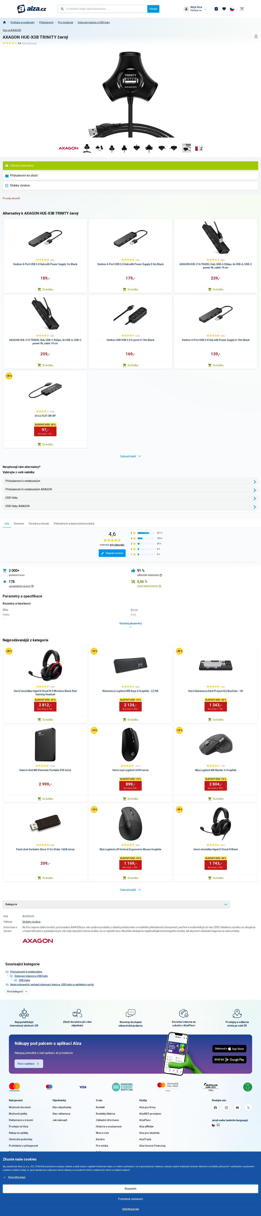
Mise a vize (102, 1132)
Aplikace (101, 1152)
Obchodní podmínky (20, 1139)
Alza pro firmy (147, 1107)
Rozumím (130, 1188)
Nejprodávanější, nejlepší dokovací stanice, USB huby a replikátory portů (52, 984)
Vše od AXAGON (12, 30)
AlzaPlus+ (145, 1120)
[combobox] (102, 9)
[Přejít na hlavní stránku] (31, 8)
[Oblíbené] (224, 9)
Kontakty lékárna (105, 1113)
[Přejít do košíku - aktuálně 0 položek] (242, 9)
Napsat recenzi (114, 553)
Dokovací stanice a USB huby (94, 22)
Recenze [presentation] (19, 523)
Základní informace (107, 1120)
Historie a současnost (108, 1126)
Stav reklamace (61, 1113)
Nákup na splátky (18, 1132)
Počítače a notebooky (22, 22)
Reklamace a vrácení (21, 1120)
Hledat (153, 8)
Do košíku (47, 289)
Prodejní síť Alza (18, 1126)
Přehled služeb (17, 1152)
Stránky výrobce (20, 185)
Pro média (102, 1145)
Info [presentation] (7, 523)
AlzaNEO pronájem (150, 1113)
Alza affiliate (146, 1126)
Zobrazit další (128, 456)
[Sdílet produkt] (256, 36)
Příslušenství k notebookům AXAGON (28, 489)
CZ (218, 1124)
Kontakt (100, 1107)
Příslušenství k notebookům (22, 481)
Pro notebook (65, 22)
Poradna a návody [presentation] (39, 523)
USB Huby (11, 497)
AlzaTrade (145, 1139)
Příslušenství (46, 22)
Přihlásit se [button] (196, 10)
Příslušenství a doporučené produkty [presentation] (74, 523)
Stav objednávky (61, 1107)
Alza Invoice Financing (152, 1145)
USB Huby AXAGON (17, 506)
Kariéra (100, 1139)
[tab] (7, 523)
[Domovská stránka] (4, 22)
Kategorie (11, 904)
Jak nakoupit (59, 1120)
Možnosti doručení (20, 1107)
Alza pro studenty (149, 1132)
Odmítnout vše (130, 1209)
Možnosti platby (18, 1113)
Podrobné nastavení (130, 1199)
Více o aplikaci (26, 1063)
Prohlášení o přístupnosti (23, 1145)
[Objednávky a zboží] (216, 9)
